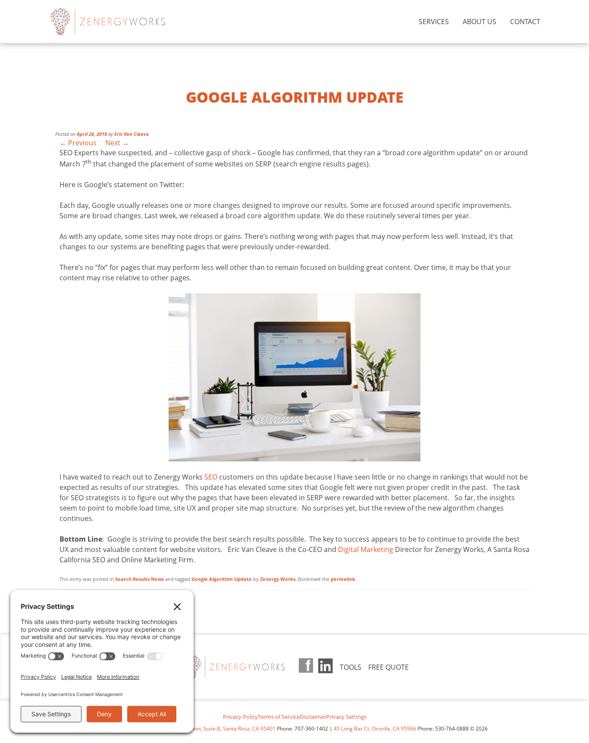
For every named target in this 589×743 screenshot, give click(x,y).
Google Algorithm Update (221, 579)
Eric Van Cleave (131, 134)
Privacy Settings (346, 717)
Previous (78, 142)
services (434, 21)
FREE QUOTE (388, 667)
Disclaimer (313, 717)
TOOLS (350, 667)
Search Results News (139, 579)
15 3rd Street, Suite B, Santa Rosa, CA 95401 (222, 728)
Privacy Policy (240, 717)
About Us (479, 21)
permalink (343, 579)
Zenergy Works (122, 21)
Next (117, 142)
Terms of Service (279, 717)
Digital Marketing (365, 549)
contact (525, 21)
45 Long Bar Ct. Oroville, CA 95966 (375, 728)
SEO (210, 477)
